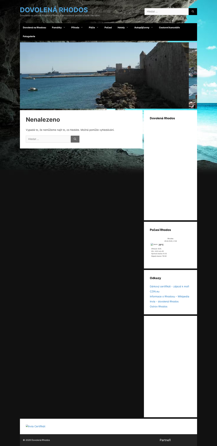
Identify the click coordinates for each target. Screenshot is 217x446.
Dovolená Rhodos (54, 10)
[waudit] (191, 440)
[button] (108, 75)
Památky (57, 27)
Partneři (165, 440)
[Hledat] (193, 11)
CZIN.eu (154, 291)
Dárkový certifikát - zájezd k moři (169, 286)
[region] (108, 75)
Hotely (121, 27)
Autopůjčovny (141, 27)
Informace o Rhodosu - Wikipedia (169, 296)
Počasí (108, 27)
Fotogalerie (29, 36)
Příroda (75, 27)
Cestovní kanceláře (169, 27)
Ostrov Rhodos (158, 306)
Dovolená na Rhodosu (34, 27)
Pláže (92, 27)
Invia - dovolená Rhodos (164, 301)
